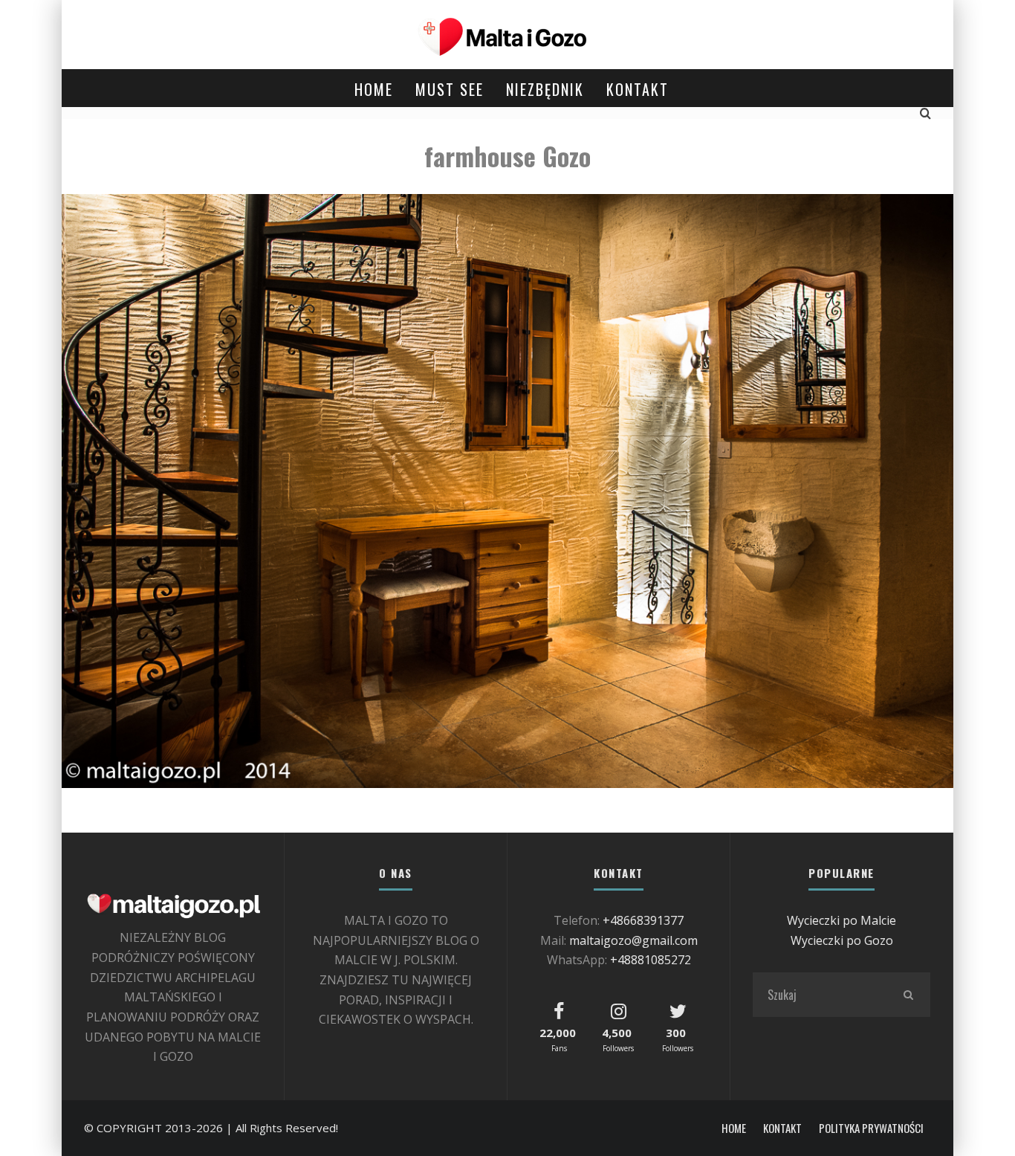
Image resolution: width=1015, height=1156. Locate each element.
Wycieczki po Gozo (842, 940)
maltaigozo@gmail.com (633, 940)
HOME (373, 89)
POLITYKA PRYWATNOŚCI (871, 1128)
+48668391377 (643, 920)
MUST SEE (449, 89)
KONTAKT (637, 89)
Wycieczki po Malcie (841, 920)
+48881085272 (650, 960)
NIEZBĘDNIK (545, 89)
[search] (908, 994)
